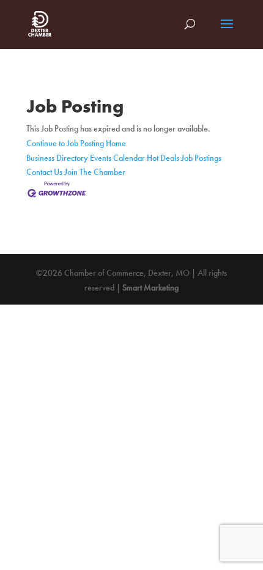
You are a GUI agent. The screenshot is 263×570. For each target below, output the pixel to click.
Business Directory (57, 157)
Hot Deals (163, 157)
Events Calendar (117, 157)
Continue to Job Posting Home (76, 143)
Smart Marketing (150, 287)
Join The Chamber (94, 171)
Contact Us (44, 171)
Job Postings (201, 157)
